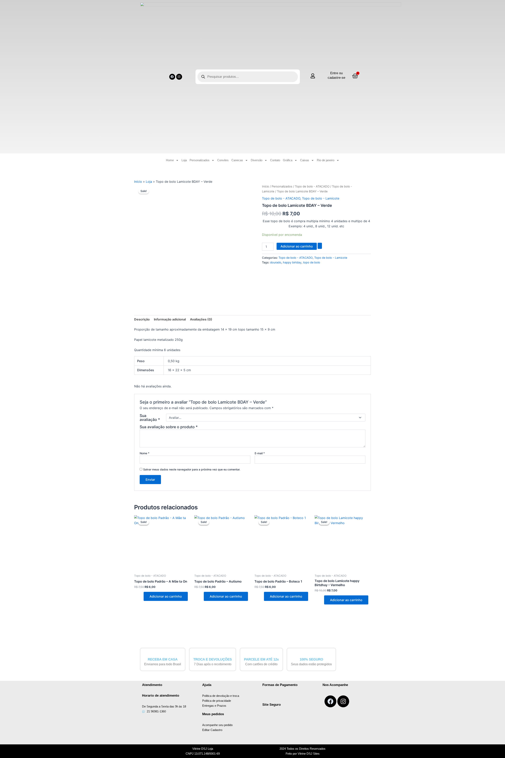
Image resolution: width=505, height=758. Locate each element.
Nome (144, 453)
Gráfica (287, 160)
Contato (275, 160)
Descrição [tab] (142, 319)
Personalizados (199, 160)
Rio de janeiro (325, 160)
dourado (275, 262)
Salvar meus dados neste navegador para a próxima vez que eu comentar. (191, 469)
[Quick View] (141, 596)
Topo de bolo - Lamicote (320, 198)
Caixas (304, 160)
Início (138, 182)
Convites (223, 160)
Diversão (256, 160)
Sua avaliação (150, 418)
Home (170, 160)
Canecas (237, 160)
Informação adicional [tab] (170, 319)
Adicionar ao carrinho (297, 246)
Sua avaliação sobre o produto (169, 426)
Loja (184, 160)
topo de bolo (311, 262)
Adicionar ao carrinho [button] (166, 596)
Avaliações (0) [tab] (201, 319)
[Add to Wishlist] (320, 246)
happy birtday (292, 262)
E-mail (260, 453)
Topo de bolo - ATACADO (312, 186)
